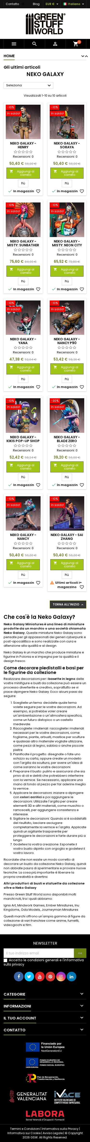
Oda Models (30, 909)
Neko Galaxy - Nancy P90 (67, 341)
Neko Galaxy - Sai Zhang (67, 536)
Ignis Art (10, 905)
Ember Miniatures (59, 905)
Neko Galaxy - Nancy (23, 536)
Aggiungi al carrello (22, 173)
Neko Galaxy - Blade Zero (67, 439)
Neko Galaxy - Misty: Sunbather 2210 (23, 245)
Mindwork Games (31, 905)
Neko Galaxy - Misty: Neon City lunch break (67, 245)
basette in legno (61, 679)
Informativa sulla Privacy (60, 1129)
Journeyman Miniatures (60, 909)
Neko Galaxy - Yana (23, 341)
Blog (36, 4)
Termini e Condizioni (25, 1129)
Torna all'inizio (68, 604)
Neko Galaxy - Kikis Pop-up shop (23, 439)
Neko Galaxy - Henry (23, 145)
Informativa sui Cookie (24, 1133)
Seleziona (29, 85)
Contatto (12, 4)
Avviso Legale (53, 1133)
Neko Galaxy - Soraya (67, 145)
